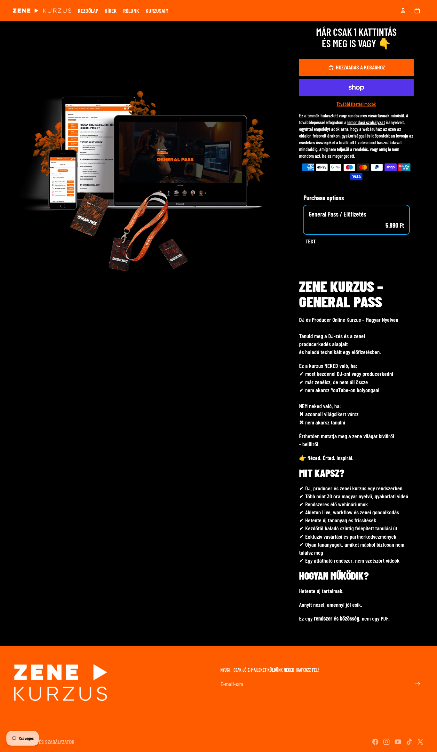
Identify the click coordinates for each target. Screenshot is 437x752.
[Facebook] (375, 742)
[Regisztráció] (417, 684)
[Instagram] (386, 742)
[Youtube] (398, 742)
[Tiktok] (409, 742)
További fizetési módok (356, 104)
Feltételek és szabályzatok (44, 741)
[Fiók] (403, 11)
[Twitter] (420, 742)
